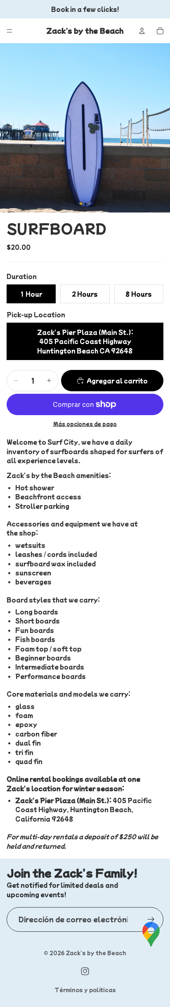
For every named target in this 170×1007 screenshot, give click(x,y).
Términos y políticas (85, 989)
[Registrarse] (151, 919)
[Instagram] (85, 971)
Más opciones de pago (85, 423)
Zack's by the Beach (96, 952)
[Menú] (9, 30)
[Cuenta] (142, 31)
